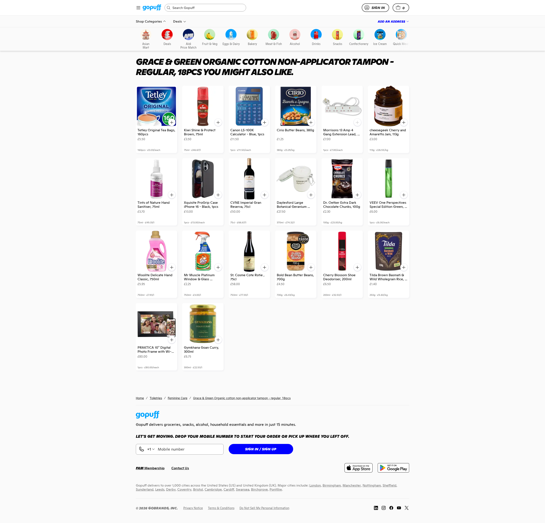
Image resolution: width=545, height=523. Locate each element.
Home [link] (140, 398)
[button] (401, 7)
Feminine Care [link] (177, 398)
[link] (152, 7)
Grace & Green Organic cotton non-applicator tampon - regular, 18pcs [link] (242, 398)
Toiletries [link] (156, 398)
